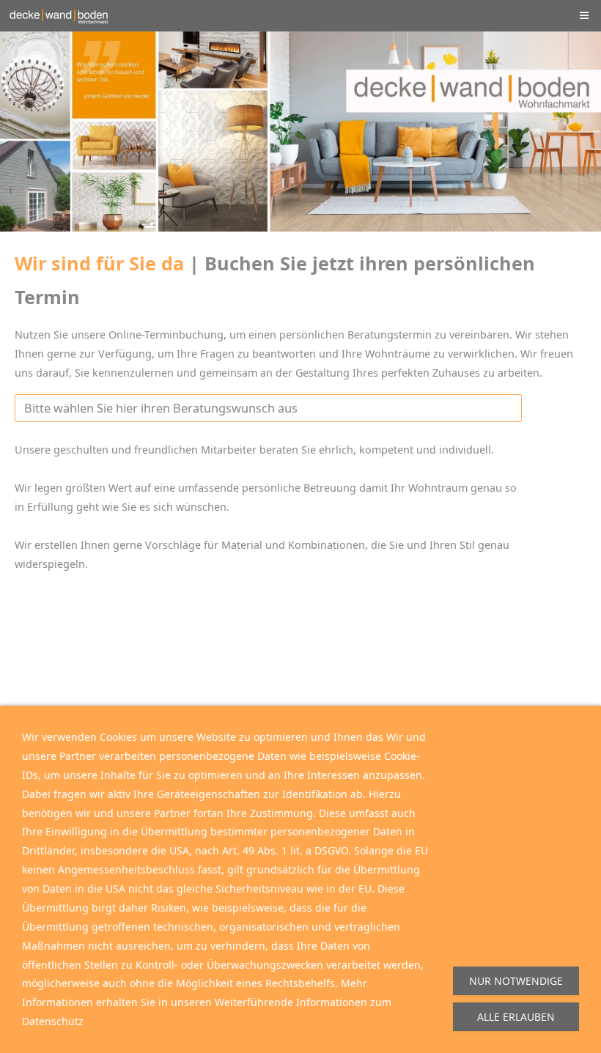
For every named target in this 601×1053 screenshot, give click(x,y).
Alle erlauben (516, 1017)
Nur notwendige (516, 981)
